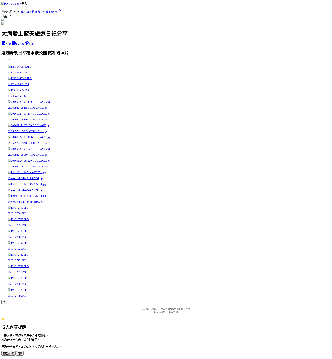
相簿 (9, 44)
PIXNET (154, 309)
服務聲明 (173, 312)
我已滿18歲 (8, 353)
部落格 (20, 44)
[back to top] (4, 302)
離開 (20, 353)
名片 (32, 44)
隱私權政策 (159, 312)
